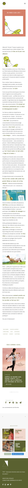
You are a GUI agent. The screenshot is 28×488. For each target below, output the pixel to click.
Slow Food (5, 333)
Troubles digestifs (8, 357)
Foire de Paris (6, 331)
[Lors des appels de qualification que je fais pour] (8, 446)
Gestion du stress (17, 355)
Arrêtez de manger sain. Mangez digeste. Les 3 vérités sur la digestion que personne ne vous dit (13, 379)
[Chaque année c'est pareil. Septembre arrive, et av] (8, 434)
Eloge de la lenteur (9, 153)
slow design (6, 135)
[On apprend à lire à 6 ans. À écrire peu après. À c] (20, 434)
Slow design (16, 331)
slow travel (11, 127)
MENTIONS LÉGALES (8, 478)
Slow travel (17, 333)
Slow (11, 331)
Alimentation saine (9, 355)
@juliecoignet (14, 425)
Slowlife (11, 333)
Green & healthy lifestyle (10, 351)
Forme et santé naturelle (10, 353)
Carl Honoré (8, 151)
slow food (6, 120)
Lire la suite (8, 384)
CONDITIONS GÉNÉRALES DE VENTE (12, 480)
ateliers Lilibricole (16, 227)
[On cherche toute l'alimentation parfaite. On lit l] (20, 446)
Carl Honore (5, 329)
